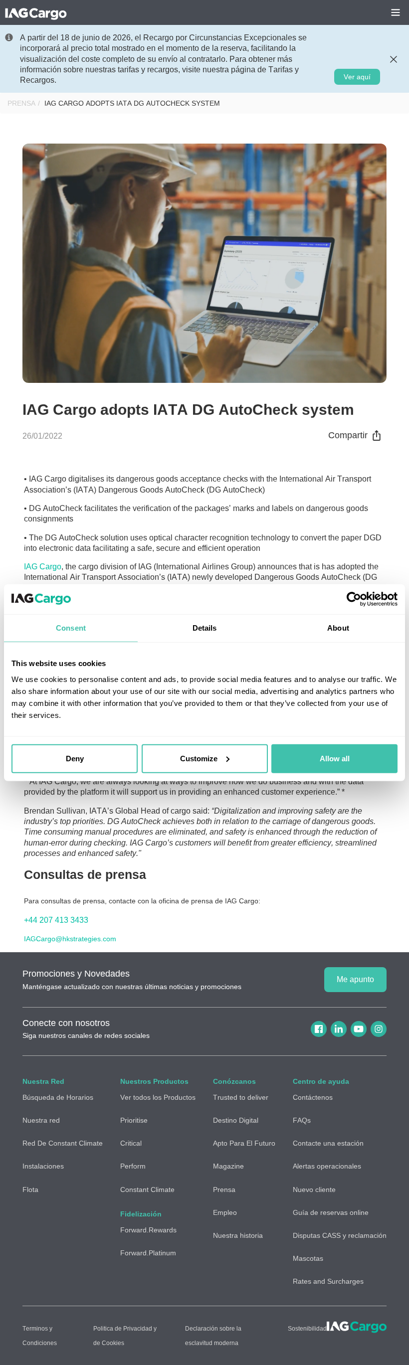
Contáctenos (313, 1097)
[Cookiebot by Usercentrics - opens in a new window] (354, 599)
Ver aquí (357, 77)
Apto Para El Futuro (244, 1143)
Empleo (225, 1212)
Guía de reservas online (331, 1212)
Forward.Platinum (148, 1253)
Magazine (228, 1166)
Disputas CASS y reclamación (340, 1235)
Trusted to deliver (240, 1097)
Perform (133, 1166)
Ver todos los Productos (158, 1097)
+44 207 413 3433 (56, 920)
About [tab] (338, 628)
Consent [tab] (71, 628)
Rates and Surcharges (328, 1281)
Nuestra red (41, 1120)
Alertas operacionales (327, 1166)
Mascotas (308, 1258)
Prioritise (134, 1120)
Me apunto (355, 979)
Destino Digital (235, 1120)
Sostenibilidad (307, 1328)
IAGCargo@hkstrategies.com (70, 939)
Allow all (335, 758)
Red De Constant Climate (62, 1143)
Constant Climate (147, 1190)
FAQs (302, 1120)
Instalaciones (43, 1166)
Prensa (21, 103)
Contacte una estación (328, 1143)
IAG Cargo (42, 566)
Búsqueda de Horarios (57, 1097)
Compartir (348, 435)
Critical (131, 1143)
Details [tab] (205, 628)
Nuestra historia (238, 1235)
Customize (198, 758)
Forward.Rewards (148, 1230)
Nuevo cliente (314, 1190)
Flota (30, 1190)
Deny (75, 758)
